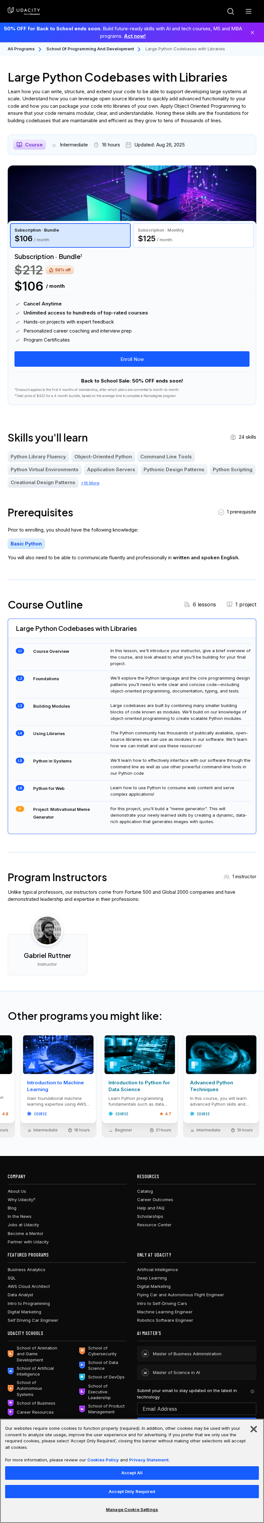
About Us (17, 1191)
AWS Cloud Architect (29, 1286)
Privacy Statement (149, 1459)
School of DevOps (106, 1376)
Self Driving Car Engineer (33, 1320)
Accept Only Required (132, 1491)
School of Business (36, 1403)
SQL (12, 1277)
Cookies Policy (103, 1459)
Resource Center (154, 1224)
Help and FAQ (151, 1207)
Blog (12, 1207)
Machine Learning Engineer (165, 1311)
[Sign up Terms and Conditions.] (252, 1391)
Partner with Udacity (28, 1241)
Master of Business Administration (187, 1353)
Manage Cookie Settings (132, 1509)
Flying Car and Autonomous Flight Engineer (180, 1294)
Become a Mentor (25, 1233)
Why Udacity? (21, 1199)
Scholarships (150, 1216)
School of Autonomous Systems (29, 1388)
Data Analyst (20, 1294)
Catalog (145, 1191)
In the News (20, 1216)
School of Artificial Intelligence (35, 1371)
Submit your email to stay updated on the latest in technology (187, 1393)
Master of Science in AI (176, 1372)
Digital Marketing (24, 1311)
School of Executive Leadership (99, 1391)
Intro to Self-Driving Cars (162, 1303)
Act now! (135, 36)
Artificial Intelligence (157, 1269)
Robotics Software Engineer (165, 1320)
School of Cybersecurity (102, 1350)
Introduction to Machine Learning (55, 1086)
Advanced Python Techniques (211, 1086)
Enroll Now (132, 359)
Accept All (132, 1472)
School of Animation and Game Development (37, 1353)
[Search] (230, 11)
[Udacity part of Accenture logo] (24, 11)
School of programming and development (90, 48)
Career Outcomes (155, 1199)
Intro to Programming (29, 1303)
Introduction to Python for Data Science (139, 1086)
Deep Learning (152, 1277)
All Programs (21, 48)
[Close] (252, 32)
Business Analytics (26, 1269)
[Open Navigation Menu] (248, 11)
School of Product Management (106, 1408)
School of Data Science (103, 1365)
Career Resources (35, 1412)
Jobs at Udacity (23, 1224)
